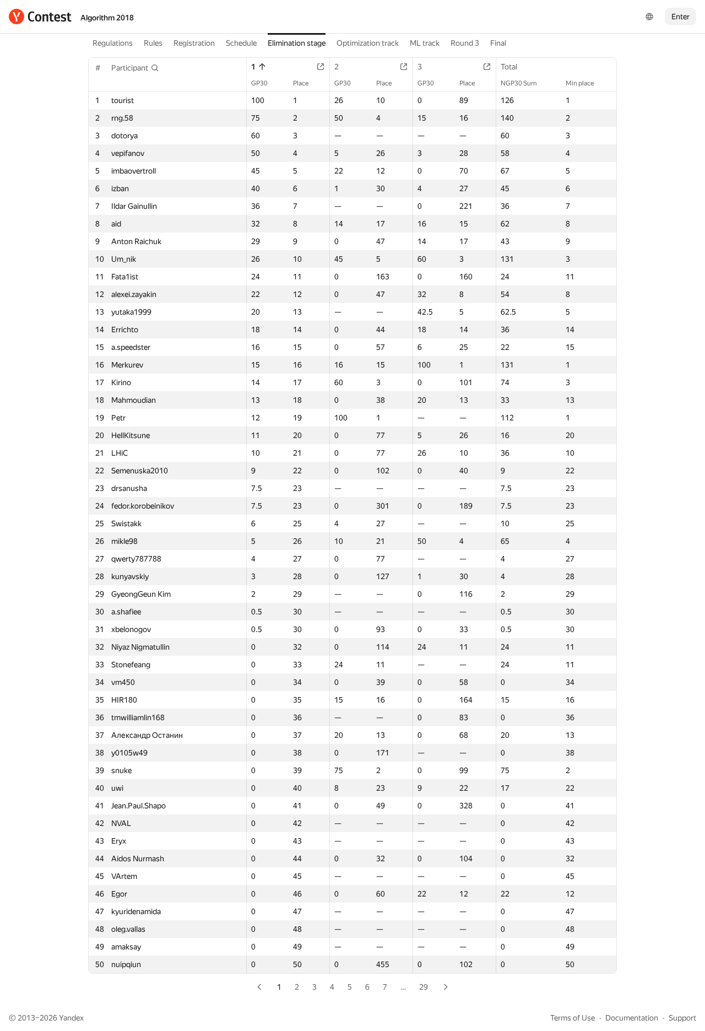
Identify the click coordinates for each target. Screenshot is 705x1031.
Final (498, 43)
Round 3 (465, 43)
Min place (580, 83)
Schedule (241, 43)
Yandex (71, 1017)
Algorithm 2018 (107, 17)
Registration (194, 43)
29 (423, 987)
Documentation (631, 1017)
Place (300, 83)
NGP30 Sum (519, 83)
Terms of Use (572, 1017)
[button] (135, 67)
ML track (425, 43)
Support (682, 1017)
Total (509, 66)
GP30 (259, 83)
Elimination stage (297, 43)
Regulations (113, 43)
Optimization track (368, 43)
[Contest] (40, 16)
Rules (153, 43)
